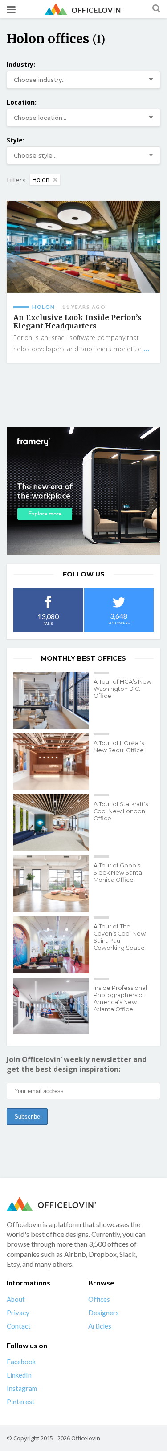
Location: (22, 102)
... (146, 348)
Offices (99, 1299)
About (16, 1299)
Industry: (21, 64)
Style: (15, 140)
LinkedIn (19, 1375)
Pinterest (21, 1402)
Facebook (21, 1362)
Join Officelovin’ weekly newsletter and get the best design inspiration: (77, 1064)
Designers (103, 1313)
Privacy (18, 1313)
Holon (40, 179)
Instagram (22, 1388)
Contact (19, 1326)
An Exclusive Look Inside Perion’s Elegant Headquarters (77, 321)
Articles (99, 1326)
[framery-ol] (83, 491)
